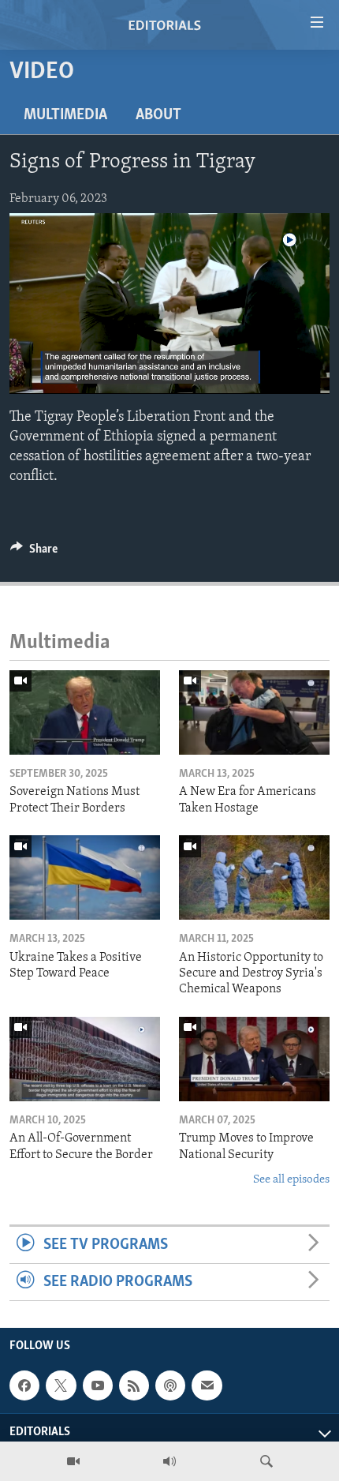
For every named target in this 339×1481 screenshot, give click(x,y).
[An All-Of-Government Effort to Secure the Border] (84, 1059)
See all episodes (291, 1180)
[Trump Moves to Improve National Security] (254, 1059)
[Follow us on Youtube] (98, 1385)
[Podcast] (170, 1385)
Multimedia (65, 115)
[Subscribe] (207, 1385)
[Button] (34, 553)
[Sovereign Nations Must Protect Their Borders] (84, 712)
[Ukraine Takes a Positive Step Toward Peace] (84, 877)
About (158, 115)
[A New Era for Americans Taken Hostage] (254, 712)
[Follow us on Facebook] (24, 1385)
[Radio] (169, 1461)
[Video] (73, 1461)
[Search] (266, 1461)
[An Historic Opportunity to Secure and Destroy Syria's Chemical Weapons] (254, 877)
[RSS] (134, 1385)
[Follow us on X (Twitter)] (61, 1385)
